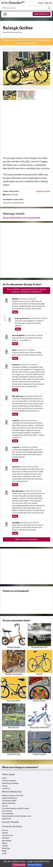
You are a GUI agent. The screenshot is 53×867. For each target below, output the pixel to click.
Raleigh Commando (13, 674)
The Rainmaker (7, 814)
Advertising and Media (10, 783)
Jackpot (5, 846)
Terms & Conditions (9, 781)
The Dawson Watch (9, 801)
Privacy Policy (34, 865)
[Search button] (49, 8)
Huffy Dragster (39, 754)
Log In (41, 3)
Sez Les (5, 806)
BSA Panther (13, 728)
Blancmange (6, 841)
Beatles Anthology (8, 803)
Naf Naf (5, 833)
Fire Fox (5, 830)
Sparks (4, 843)
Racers (39, 674)
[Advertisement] (26, 129)
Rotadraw (5, 838)
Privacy (4, 786)
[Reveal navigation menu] (5, 14)
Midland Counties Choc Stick (12, 796)
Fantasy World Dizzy (9, 798)
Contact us (6, 788)
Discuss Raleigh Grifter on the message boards (21, 218)
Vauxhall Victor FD (39, 647)
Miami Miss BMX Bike (39, 728)
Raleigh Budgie (13, 647)
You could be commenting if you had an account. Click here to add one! (26, 290)
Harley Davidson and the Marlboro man (16, 816)
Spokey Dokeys (39, 701)
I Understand (19, 865)
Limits (4, 853)
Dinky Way (6, 848)
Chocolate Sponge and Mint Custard (15, 808)
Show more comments (26, 539)
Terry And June (7, 835)
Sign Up (48, 3)
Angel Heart (6, 819)
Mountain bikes (14, 701)
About (4, 778)
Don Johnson (7, 811)
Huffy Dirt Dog (13, 754)
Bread (4, 851)
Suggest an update (43, 191)
